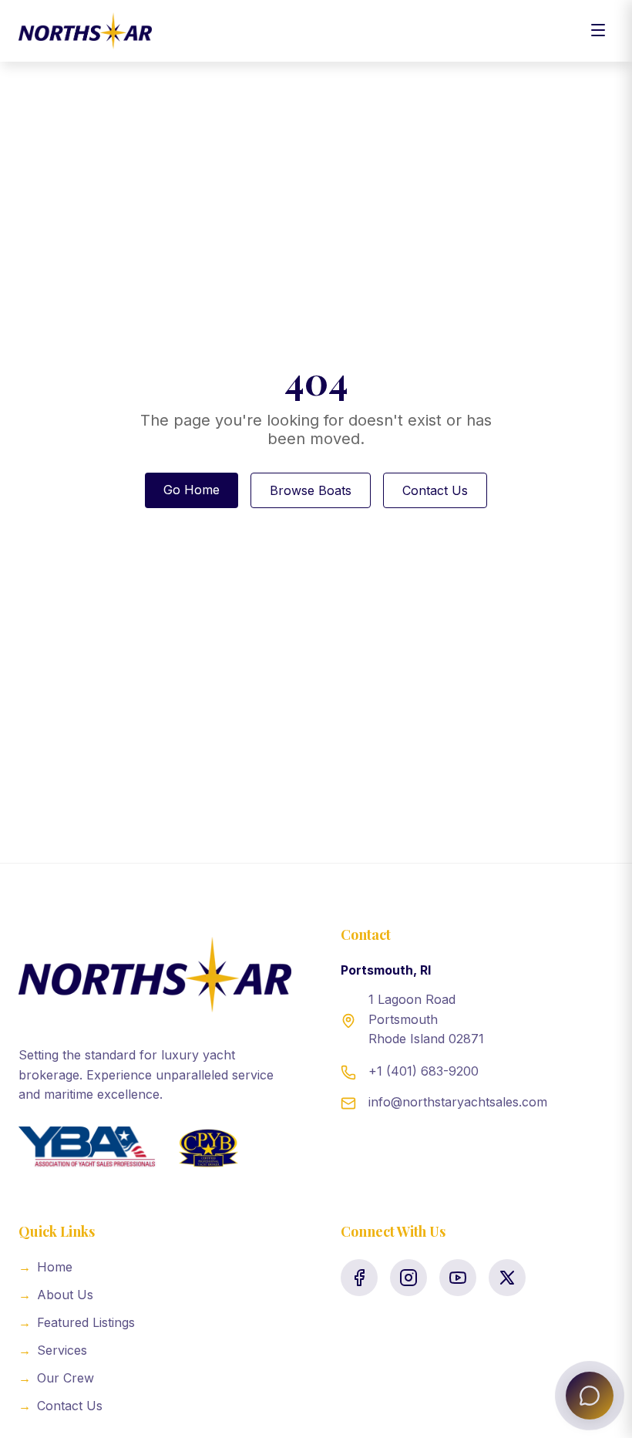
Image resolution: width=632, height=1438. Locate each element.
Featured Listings (76, 1322)
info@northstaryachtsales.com (457, 1102)
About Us (55, 1294)
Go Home (191, 489)
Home (45, 1267)
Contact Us (435, 490)
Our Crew (56, 1378)
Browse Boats (310, 490)
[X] (507, 1277)
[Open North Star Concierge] (590, 1395)
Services (52, 1350)
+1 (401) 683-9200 (423, 1071)
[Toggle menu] (598, 31)
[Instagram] (408, 1277)
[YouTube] (457, 1277)
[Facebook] (359, 1277)
